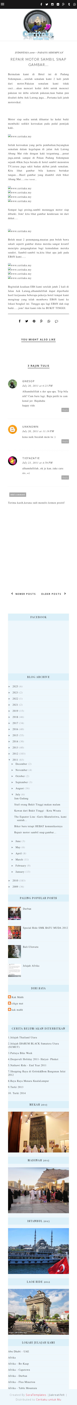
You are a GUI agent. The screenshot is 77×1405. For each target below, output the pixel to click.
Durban (27, 908)
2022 (15, 698)
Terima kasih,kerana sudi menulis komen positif (36, 502)
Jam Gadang (21, 798)
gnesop (28, 381)
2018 (15, 717)
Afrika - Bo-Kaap (18, 1363)
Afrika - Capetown (19, 1369)
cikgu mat (17, 1003)
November (22, 770)
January (20, 871)
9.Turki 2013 (15, 1087)
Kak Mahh (18, 997)
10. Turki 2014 (17, 1093)
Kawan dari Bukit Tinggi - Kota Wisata (37, 810)
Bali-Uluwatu (31, 946)
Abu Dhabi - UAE (18, 1351)
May (18, 847)
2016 (15, 729)
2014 (15, 741)
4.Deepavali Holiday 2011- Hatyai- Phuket (33, 1059)
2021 (15, 704)
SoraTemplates (36, 1395)
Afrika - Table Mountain (22, 1388)
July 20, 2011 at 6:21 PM (37, 385)
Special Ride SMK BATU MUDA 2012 (45, 927)
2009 (15, 886)
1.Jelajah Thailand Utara (22, 1037)
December (21, 763)
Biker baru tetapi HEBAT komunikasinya (38, 826)
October (20, 776)
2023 (15, 692)
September (22, 782)
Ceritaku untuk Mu (48, 1399)
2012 (15, 753)
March (19, 859)
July (18, 794)
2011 (15, 759)
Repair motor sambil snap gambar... (35, 832)
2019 (15, 710)
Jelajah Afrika (31, 965)
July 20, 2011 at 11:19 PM (38, 431)
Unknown (30, 426)
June (18, 841)
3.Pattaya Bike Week (20, 1053)
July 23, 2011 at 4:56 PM (37, 462)
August (20, 788)
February (21, 865)
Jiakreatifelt (57, 1395)
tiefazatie (31, 458)
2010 (15, 880)
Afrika (12, 1357)
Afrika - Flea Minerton (21, 1382)
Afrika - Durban (17, 1376)
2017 (15, 723)
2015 (15, 735)
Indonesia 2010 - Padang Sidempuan (39, 52)
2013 (15, 747)
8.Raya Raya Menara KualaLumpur (28, 1081)
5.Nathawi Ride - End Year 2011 (27, 1065)
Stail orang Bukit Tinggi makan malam (37, 804)
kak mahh (17, 1009)
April (19, 853)
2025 (15, 686)
